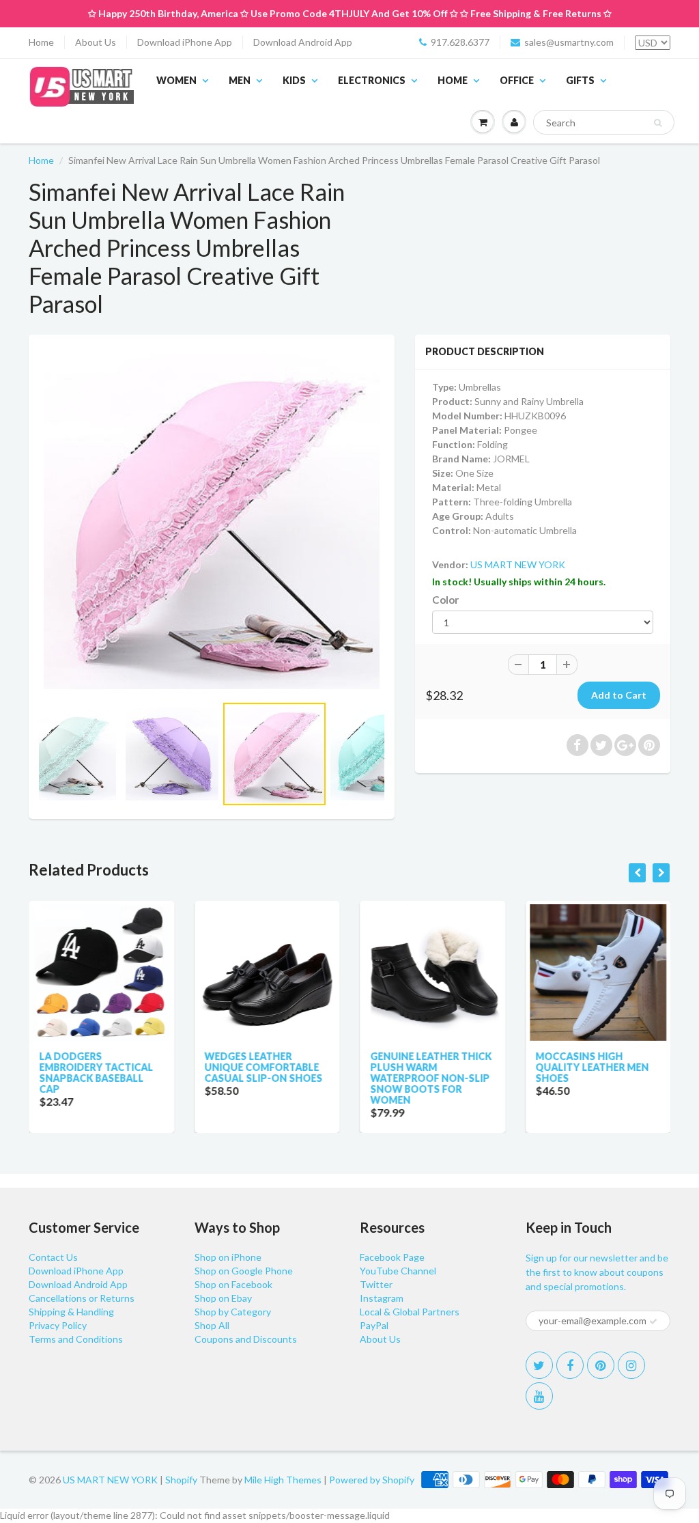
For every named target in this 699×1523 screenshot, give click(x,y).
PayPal (374, 1325)
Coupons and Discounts (246, 1339)
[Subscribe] (653, 1321)
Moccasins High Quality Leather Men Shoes (592, 1067)
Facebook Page (392, 1257)
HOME (453, 80)
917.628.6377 (460, 42)
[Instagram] (631, 1365)
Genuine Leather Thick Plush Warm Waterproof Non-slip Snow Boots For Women (430, 1078)
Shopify (181, 1479)
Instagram (381, 1298)
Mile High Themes (283, 1479)
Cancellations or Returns (81, 1298)
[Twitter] (539, 1365)
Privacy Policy (58, 1325)
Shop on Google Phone (244, 1270)
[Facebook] (570, 1365)
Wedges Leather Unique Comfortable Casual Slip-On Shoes (264, 1067)
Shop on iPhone (228, 1257)
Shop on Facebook (233, 1284)
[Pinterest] (600, 1365)
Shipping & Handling (71, 1311)
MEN (240, 80)
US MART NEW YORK (517, 564)
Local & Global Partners (409, 1311)
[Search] (657, 123)
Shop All (212, 1325)
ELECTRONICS (371, 80)
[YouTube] (539, 1396)
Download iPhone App (184, 42)
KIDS (294, 80)
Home (41, 42)
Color (445, 599)
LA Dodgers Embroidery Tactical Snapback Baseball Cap (96, 1072)
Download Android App (302, 42)
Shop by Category (233, 1311)
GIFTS (580, 80)
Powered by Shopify (371, 1479)
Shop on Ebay (223, 1298)
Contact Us (53, 1257)
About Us (95, 42)
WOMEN (176, 80)
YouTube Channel (398, 1270)
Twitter (376, 1284)
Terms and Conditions (76, 1339)
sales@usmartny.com (569, 42)
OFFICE (517, 80)
